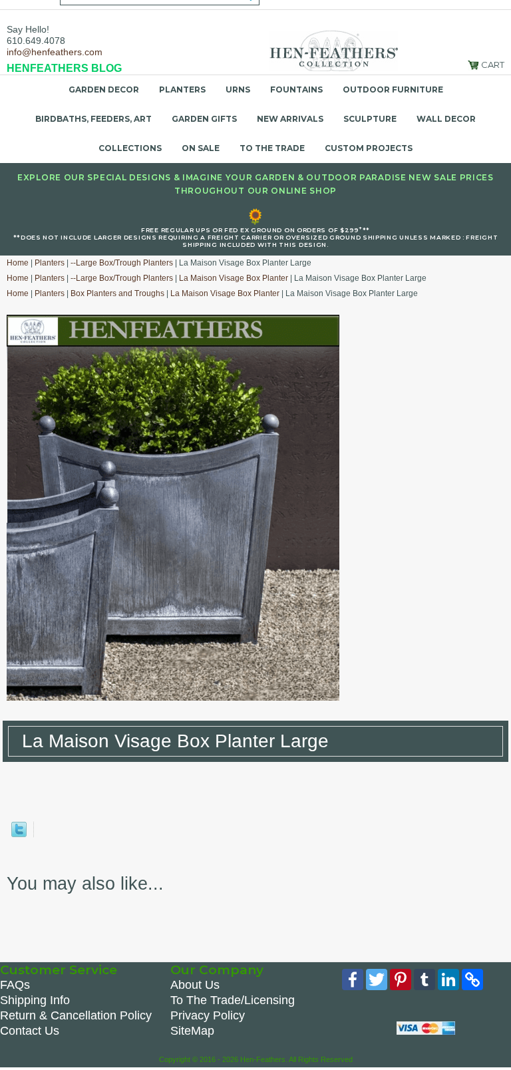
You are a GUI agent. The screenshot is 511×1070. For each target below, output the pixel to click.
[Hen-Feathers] (333, 50)
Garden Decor (104, 89)
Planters (182, 89)
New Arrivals (290, 119)
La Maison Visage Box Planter (233, 278)
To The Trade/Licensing (232, 1000)
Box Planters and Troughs (117, 293)
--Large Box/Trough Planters (122, 263)
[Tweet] (19, 834)
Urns (238, 89)
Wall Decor (446, 119)
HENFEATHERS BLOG (64, 68)
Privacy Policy (207, 1015)
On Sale (201, 148)
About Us (195, 984)
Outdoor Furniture (393, 89)
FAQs (15, 984)
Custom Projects (369, 148)
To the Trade (272, 148)
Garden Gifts (204, 119)
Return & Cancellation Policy (76, 1015)
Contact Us (29, 1030)
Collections (130, 148)
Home (18, 263)
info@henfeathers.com (54, 52)
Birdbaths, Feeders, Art (93, 119)
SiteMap (192, 1030)
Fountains (296, 89)
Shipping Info (35, 1000)
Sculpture (370, 119)
